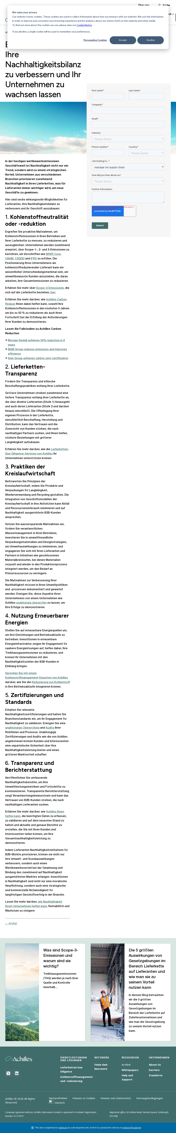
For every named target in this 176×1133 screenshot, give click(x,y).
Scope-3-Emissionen (50, 288)
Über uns (143, 5)
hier (52, 292)
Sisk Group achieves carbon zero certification (38, 358)
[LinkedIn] (16, 1073)
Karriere (154, 1070)
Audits (50, 728)
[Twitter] (8, 1073)
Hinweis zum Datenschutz (115, 1098)
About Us (155, 1064)
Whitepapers (130, 1070)
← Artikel (11, 923)
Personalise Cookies (95, 40)
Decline (151, 40)
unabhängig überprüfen (31, 603)
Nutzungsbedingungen (149, 1098)
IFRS (34, 259)
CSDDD (19, 259)
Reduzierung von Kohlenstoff (51, 682)
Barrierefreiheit (58, 1098)
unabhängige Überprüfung (22, 728)
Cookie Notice (84, 25)
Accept (123, 40)
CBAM (9, 259)
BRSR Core (53, 254)
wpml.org (63, 1127)
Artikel (126, 1064)
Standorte (155, 1075)
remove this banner (132, 1127)
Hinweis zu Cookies (83, 1098)
